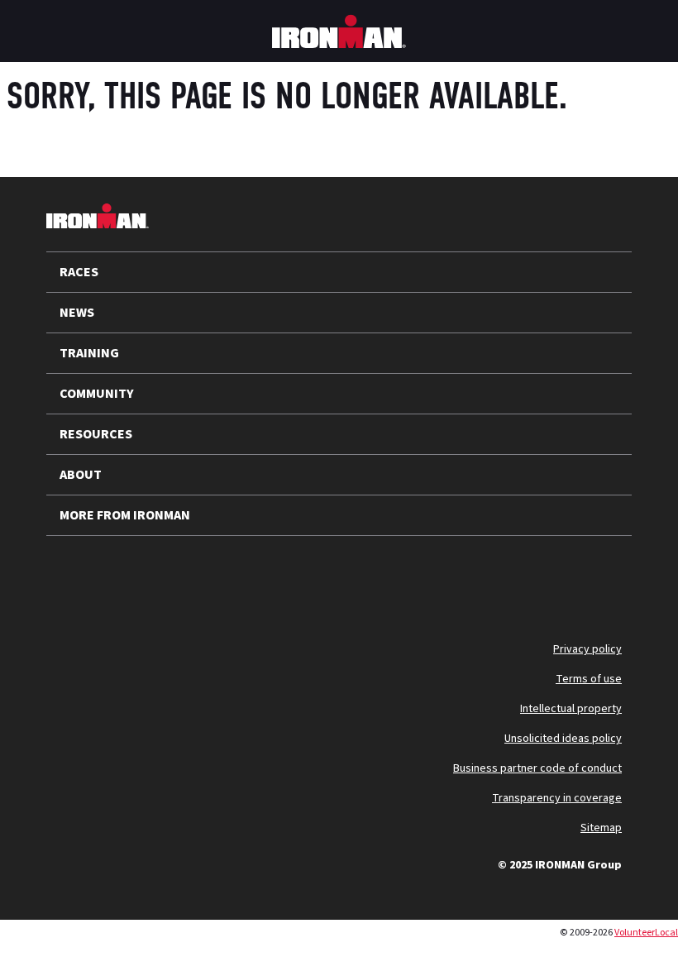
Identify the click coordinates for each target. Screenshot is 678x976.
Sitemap (601, 828)
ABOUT (81, 475)
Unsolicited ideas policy (563, 738)
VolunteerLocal (646, 933)
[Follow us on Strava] (287, 575)
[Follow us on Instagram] (158, 575)
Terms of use (589, 679)
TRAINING (89, 353)
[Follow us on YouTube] (115, 575)
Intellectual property (571, 709)
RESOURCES (96, 434)
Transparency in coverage (557, 798)
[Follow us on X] (72, 575)
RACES (79, 272)
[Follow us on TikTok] (201, 575)
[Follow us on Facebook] (244, 575)
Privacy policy (587, 649)
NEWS (77, 313)
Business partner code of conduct (537, 768)
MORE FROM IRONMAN (125, 515)
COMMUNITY (97, 394)
